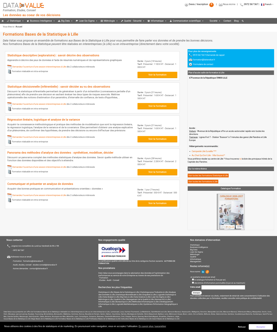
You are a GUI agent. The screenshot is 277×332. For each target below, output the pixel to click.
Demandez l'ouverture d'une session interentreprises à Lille (39, 67)
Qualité (193, 257)
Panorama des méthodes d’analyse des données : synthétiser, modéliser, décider (60, 152)
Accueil (19, 27)
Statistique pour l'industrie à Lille (154, 292)
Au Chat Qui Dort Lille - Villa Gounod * (208, 155)
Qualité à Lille (119, 299)
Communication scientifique (187, 20)
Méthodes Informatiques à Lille (145, 302)
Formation (103, 278)
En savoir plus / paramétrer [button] (152, 326)
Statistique (15, 20)
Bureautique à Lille (123, 302)
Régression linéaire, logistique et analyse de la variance (43, 119)
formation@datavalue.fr (204, 60)
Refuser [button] (242, 327)
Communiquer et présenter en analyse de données (40, 184)
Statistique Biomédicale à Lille (128, 295)
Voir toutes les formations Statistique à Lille (208, 175)
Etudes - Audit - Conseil (109, 280)
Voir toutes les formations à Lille (203, 181)
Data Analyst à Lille (111, 297)
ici (241, 159)
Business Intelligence (41, 20)
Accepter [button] (260, 327)
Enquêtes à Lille (149, 295)
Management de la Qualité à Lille (140, 299)
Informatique (157, 20)
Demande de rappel (215, 55)
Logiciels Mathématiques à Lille (129, 304)
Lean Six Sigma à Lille (161, 297)
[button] (242, 21)
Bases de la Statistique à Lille (126, 292)
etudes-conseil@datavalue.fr (45, 265)
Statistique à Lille (105, 292)
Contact (227, 20)
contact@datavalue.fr (38, 268)
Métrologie (109, 20)
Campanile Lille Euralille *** (204, 151)
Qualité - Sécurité (133, 20)
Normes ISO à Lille (162, 299)
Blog (236, 20)
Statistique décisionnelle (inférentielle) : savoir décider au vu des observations (58, 86)
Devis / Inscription (200, 4)
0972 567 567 (251, 4)
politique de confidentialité (251, 298)
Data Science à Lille (142, 297)
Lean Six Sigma (86, 20)
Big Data (65, 20)
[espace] (206, 21)
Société (213, 20)
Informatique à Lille (106, 302)
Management (195, 261)
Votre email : (195, 287)
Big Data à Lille (126, 297)
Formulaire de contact (203, 64)
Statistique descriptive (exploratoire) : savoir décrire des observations (53, 55)
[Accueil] (2, 21)
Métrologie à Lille (105, 299)
